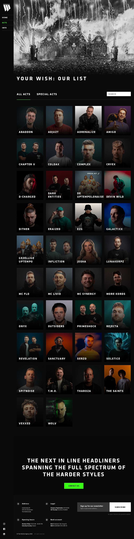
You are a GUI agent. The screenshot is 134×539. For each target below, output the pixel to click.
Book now (27, 131)
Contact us (73, 486)
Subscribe (120, 507)
